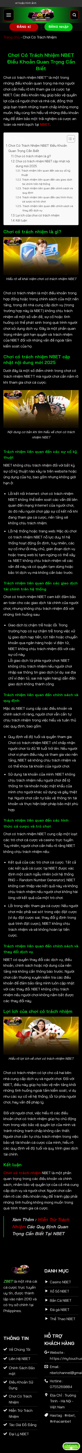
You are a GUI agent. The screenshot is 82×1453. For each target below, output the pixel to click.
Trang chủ (11, 37)
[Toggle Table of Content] (69, 139)
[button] (8, 15)
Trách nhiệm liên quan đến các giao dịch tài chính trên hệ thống (47, 182)
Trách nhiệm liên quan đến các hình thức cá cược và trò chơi (47, 199)
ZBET (8, 1281)
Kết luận (21, 220)
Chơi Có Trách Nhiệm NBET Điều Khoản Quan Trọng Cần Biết (37, 148)
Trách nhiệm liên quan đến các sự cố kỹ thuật (45, 173)
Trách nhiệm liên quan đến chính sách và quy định (47, 190)
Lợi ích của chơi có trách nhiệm (37, 215)
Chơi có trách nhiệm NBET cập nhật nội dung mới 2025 (43, 163)
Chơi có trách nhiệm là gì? (33, 156)
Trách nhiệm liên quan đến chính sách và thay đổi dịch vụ (48, 208)
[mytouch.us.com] (41, 15)
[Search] (74, 15)
